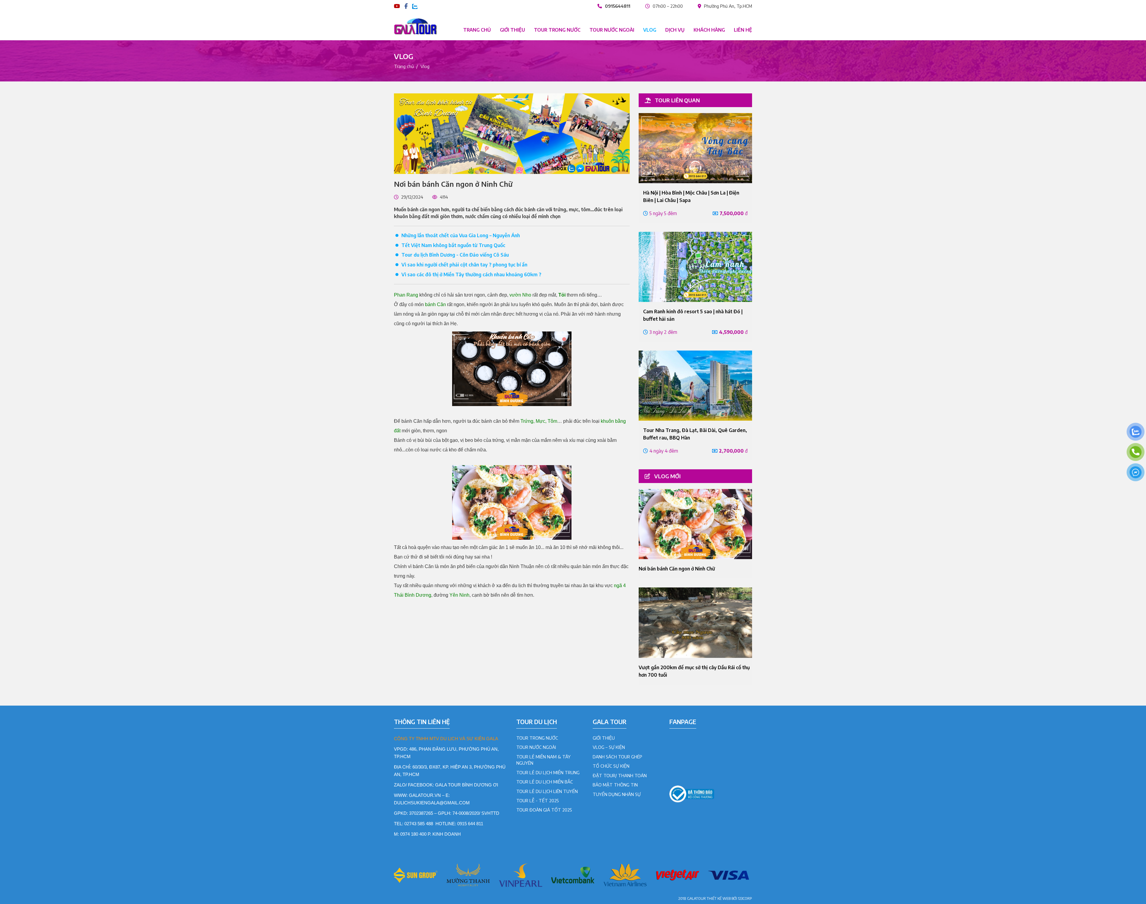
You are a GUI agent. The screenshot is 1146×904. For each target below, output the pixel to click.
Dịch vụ (675, 30)
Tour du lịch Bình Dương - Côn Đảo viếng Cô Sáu (455, 255)
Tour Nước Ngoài (536, 747)
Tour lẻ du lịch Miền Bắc (544, 781)
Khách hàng (709, 30)
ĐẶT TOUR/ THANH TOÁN (620, 775)
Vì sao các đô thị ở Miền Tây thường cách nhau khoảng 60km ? (471, 274)
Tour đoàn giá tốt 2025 (544, 809)
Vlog (649, 30)
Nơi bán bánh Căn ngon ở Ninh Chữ (677, 569)
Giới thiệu (512, 30)
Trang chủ (477, 30)
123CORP (745, 898)
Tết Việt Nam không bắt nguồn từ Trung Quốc (453, 245)
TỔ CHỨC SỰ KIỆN (611, 766)
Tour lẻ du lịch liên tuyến (547, 791)
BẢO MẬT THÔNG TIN (615, 784)
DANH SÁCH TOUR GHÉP (617, 756)
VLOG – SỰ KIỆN (609, 747)
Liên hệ (743, 30)
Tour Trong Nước (537, 738)
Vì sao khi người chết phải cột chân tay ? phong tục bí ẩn (464, 265)
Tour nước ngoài (611, 30)
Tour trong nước (557, 30)
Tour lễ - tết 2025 (537, 800)
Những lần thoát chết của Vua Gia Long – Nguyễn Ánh (460, 235)
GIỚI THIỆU (604, 738)
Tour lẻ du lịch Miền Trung (548, 772)
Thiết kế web (719, 898)
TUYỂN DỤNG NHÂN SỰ (617, 794)
